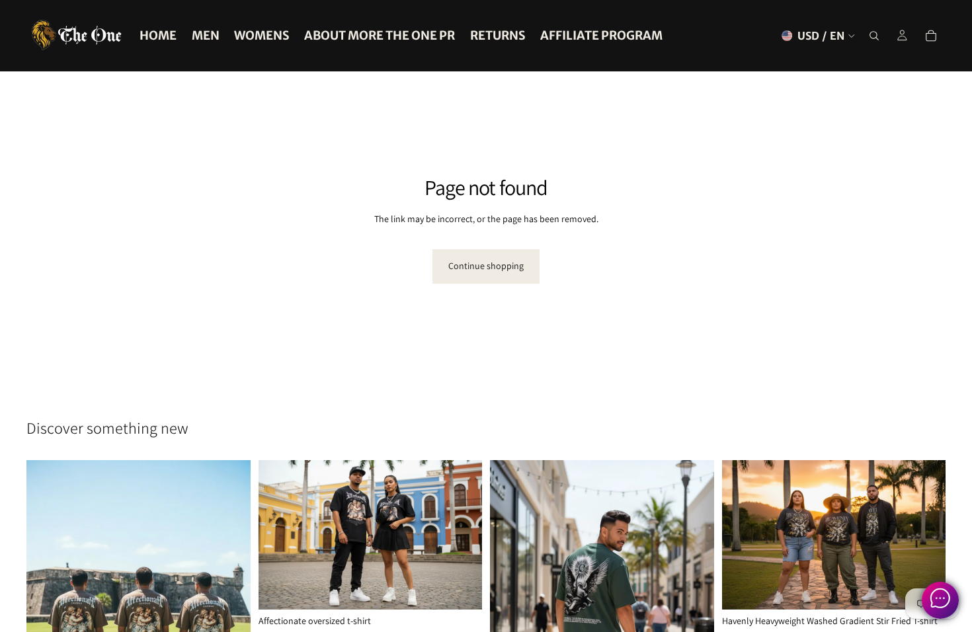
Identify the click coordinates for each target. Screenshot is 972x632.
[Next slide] (462, 534)
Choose (472, 589)
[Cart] (931, 35)
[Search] (874, 35)
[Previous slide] (278, 534)
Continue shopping (486, 266)
